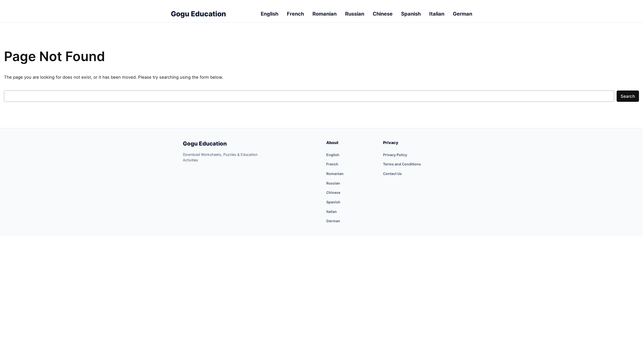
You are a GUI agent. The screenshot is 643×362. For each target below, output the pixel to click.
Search (628, 96)
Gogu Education (205, 143)
